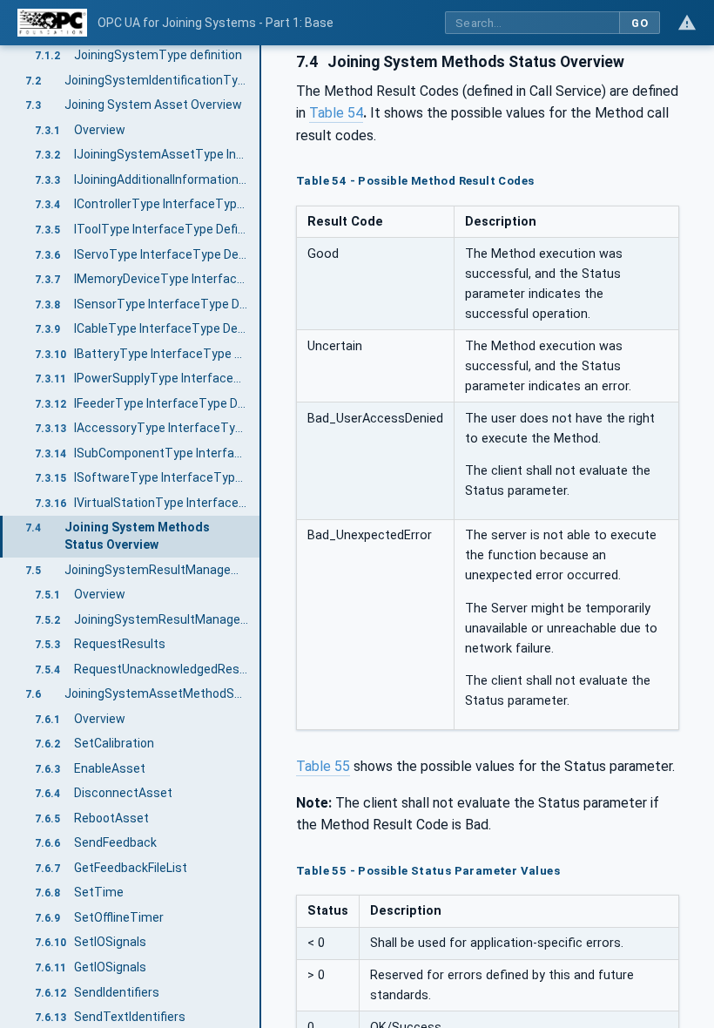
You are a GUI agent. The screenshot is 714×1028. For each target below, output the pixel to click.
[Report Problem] (687, 22)
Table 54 (336, 113)
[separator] (261, 536)
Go (639, 23)
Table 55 (323, 766)
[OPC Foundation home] (52, 23)
